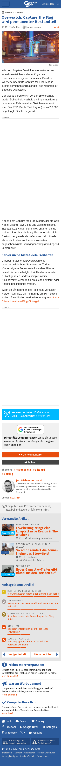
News (9, 12)
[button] (58, 4)
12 (20, 576)
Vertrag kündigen (10, 756)
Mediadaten (29, 753)
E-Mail (39, 480)
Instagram (52, 726)
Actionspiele (23, 469)
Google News (31, 726)
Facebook (10, 726)
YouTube (37, 732)
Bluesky (39, 721)
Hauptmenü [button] (6, 4)
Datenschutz (43, 756)
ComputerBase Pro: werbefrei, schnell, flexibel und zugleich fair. (28, 508)
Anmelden (48, 3)
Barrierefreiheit (27, 756)
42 (20, 538)
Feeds (8, 721)
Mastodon (11, 732)
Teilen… (32, 462)
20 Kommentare (32, 454)
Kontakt (18, 753)
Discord (23, 721)
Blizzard (40, 469)
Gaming (19, 12)
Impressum (7, 753)
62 (20, 557)
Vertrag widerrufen (46, 753)
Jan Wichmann (25, 480)
